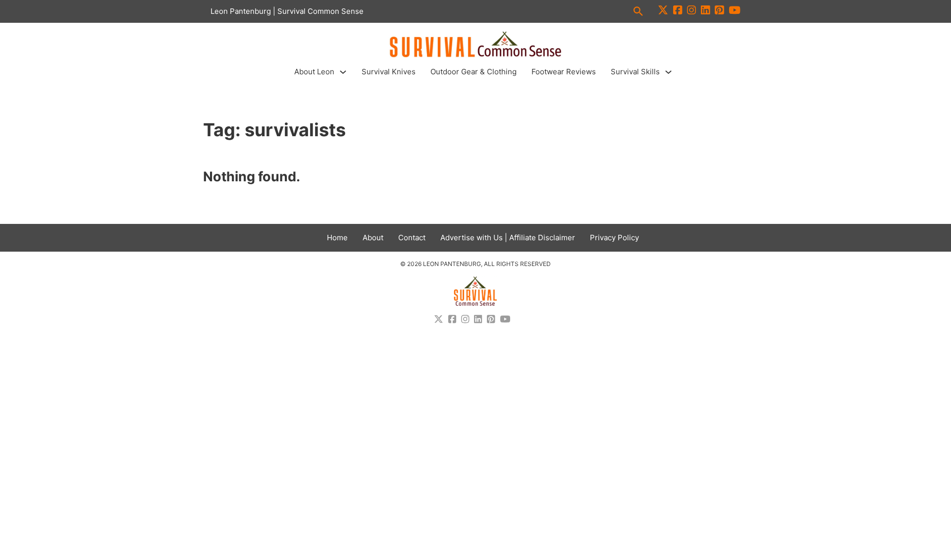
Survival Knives (389, 71)
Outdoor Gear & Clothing (473, 71)
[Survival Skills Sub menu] (668, 72)
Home (337, 237)
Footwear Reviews (563, 71)
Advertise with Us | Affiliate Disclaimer (507, 237)
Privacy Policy (614, 237)
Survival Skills (635, 71)
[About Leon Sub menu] (343, 72)
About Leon (314, 71)
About (373, 237)
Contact (411, 237)
